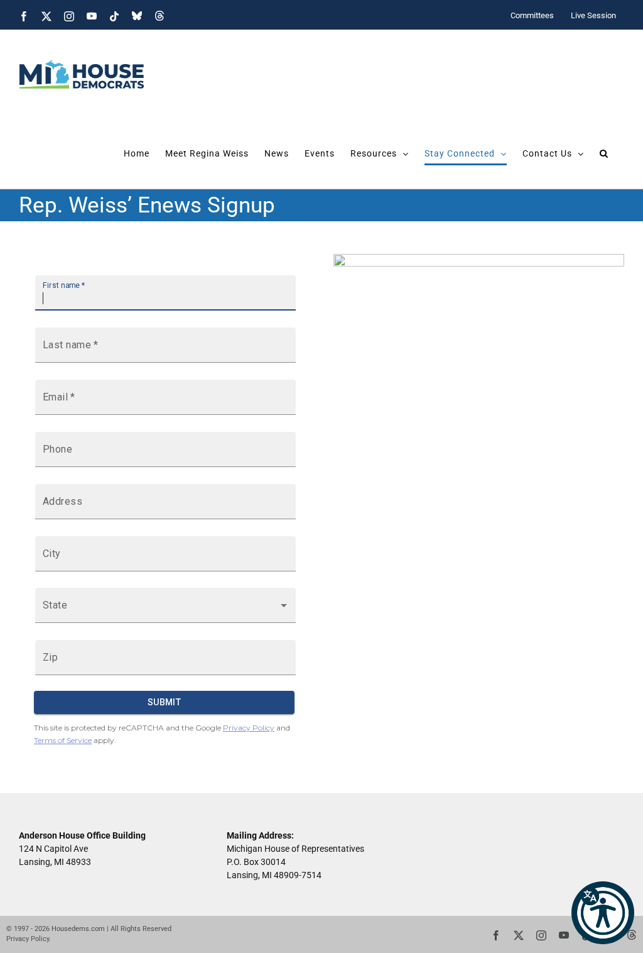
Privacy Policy (27, 939)
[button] (602, 912)
